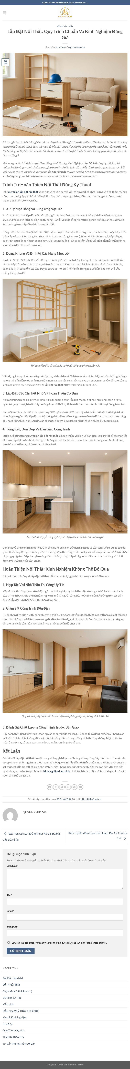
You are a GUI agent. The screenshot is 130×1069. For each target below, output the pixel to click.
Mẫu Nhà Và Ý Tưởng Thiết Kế (21, 1010)
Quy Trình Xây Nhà (14, 1030)
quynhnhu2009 (77, 47)
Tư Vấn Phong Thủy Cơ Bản (19, 1043)
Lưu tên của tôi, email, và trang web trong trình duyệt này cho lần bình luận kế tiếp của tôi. (59, 942)
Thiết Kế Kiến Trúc (13, 1036)
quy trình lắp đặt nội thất (23, 191)
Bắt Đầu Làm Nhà (13, 978)
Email (10, 910)
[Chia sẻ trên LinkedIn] (80, 787)
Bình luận (12, 865)
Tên (9, 895)
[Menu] (5, 12)
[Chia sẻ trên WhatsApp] (49, 787)
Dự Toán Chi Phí (12, 997)
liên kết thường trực (92, 799)
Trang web (12, 926)
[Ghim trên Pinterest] (74, 787)
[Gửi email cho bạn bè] (68, 787)
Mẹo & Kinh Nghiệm (14, 1017)
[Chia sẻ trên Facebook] (56, 787)
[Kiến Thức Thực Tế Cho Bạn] (65, 12)
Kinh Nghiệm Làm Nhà (56, 771)
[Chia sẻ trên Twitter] (62, 787)
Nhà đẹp (8, 1023)
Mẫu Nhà (8, 1004)
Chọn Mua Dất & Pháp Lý (17, 991)
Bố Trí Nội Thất (65, 26)
